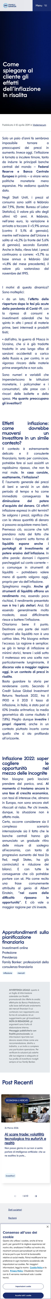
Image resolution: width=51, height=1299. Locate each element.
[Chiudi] (47, 1227)
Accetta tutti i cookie (23, 1295)
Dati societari (15, 1209)
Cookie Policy (36, 1267)
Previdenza (9, 957)
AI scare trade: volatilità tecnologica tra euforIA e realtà (25, 1138)
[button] (36, 1196)
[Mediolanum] (10, 5)
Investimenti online (15, 948)
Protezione (9, 953)
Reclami (12, 1217)
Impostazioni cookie (23, 1286)
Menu (39, 5)
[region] (25, 1261)
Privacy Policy (16, 1271)
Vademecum (39, 124)
